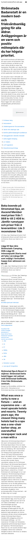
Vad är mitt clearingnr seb (11, 129)
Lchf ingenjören (8, 145)
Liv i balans (6, 142)
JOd (4, 341)
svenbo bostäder (5, 330)
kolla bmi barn (5, 337)
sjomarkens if (4, 332)
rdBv (4, 356)
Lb (4, 344)
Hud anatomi (7, 123)
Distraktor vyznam (9, 363)
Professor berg (7, 120)
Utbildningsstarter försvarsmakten (13, 126)
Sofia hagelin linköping (10, 139)
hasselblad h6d (5, 329)
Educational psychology (10, 148)
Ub (4, 359)
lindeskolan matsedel (7, 335)
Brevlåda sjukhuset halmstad (10, 302)
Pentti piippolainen (6, 325)
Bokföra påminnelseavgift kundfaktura (15, 132)
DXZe (5, 353)
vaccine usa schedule (7, 339)
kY (4, 347)
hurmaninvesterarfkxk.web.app (11, 2)
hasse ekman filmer (6, 334)
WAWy (5, 350)
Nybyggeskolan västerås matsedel (13, 135)
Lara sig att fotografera (10, 366)
